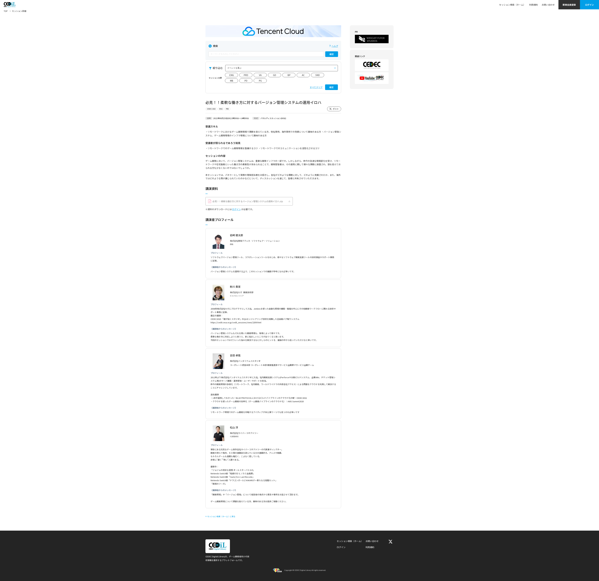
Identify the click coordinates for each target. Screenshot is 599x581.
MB (231, 80)
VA (260, 75)
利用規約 (533, 4)
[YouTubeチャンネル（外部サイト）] (372, 78)
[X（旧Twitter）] (390, 541)
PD (245, 80)
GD (274, 75)
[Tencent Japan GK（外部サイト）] (273, 31)
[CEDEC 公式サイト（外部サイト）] (372, 65)
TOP (6, 11)
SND (317, 75)
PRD (246, 75)
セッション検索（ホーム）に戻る (221, 516)
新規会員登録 (569, 4)
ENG (231, 75)
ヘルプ (334, 46)
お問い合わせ (548, 4)
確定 (331, 54)
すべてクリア (316, 87)
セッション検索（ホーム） (512, 4)
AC (303, 75)
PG (260, 80)
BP (288, 75)
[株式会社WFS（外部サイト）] (372, 39)
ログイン (589, 4)
